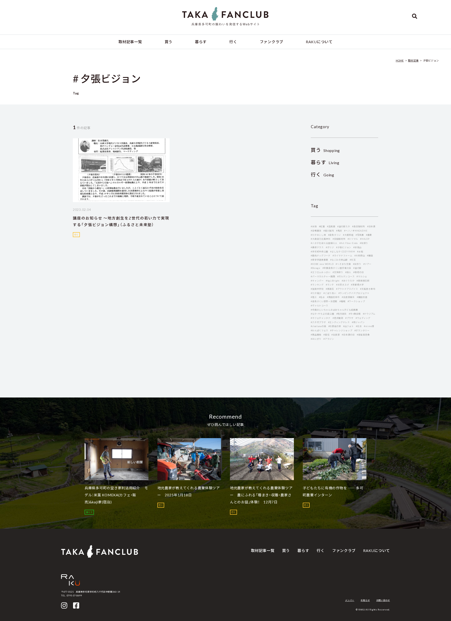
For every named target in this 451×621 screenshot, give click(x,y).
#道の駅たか (343, 226)
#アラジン (328, 339)
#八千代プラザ (318, 322)
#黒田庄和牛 (333, 297)
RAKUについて (319, 41)
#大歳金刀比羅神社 (320, 239)
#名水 (322, 297)
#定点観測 (338, 318)
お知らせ (365, 600)
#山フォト (348, 326)
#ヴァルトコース (319, 305)
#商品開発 (316, 334)
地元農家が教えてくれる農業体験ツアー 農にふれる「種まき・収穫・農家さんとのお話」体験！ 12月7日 (261, 495)
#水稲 (360, 251)
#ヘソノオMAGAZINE (355, 230)
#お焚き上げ (342, 284)
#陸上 (314, 297)
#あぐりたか (348, 280)
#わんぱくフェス (319, 330)
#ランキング (317, 284)
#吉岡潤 (331, 226)
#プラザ (349, 318)
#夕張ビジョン (343, 247)
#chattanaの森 (318, 326)
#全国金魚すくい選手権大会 (337, 268)
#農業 (369, 235)
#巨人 (348, 272)
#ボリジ (330, 247)
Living (325, 162)
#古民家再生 (348, 297)
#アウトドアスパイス (347, 289)
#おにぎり (316, 339)
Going (322, 175)
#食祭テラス (317, 247)
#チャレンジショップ (341, 330)
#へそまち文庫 (343, 264)
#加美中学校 (317, 289)
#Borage (315, 268)
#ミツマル (353, 239)
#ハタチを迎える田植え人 (324, 243)
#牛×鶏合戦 (355, 313)
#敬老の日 (358, 272)
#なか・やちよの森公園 (322, 313)
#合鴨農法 (316, 230)
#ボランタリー (361, 330)
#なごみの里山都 (339, 259)
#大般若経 (348, 235)
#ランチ (330, 284)
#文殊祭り (338, 272)
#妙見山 (357, 247)
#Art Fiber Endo (348, 243)
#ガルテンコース (346, 276)
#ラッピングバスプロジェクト (353, 293)
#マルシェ (362, 276)
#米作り (357, 264)
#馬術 (339, 230)
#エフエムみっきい (320, 272)
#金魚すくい (334, 235)
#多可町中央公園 (319, 251)
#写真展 (360, 235)
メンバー (349, 600)
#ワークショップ (356, 301)
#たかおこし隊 (318, 235)
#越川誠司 (328, 230)
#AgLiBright (333, 280)
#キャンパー (317, 280)
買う (168, 41)
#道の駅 (357, 268)
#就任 (326, 334)
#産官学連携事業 (319, 259)
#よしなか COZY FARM (342, 251)
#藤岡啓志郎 (363, 280)
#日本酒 (371, 226)
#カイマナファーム (342, 255)
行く (233, 41)
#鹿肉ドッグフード (320, 255)
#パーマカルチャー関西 (323, 276)
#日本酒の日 (348, 334)
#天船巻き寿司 (367, 289)
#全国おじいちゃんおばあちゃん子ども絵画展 (334, 310)
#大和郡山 (359, 255)
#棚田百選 (362, 297)
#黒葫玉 (330, 289)
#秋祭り (364, 243)
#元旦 (359, 326)
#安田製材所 (339, 239)
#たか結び (316, 293)
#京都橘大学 (357, 284)
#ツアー (367, 264)
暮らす (201, 41)
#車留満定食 (363, 334)
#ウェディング (363, 318)
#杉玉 (353, 259)
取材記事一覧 (130, 41)
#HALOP (364, 239)
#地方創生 (341, 313)
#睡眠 (342, 301)
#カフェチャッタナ (320, 318)
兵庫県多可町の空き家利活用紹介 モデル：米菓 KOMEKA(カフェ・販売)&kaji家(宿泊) (116, 495)
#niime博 (369, 326)
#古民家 (335, 334)
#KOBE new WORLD (322, 264)
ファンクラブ (271, 41)
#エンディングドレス (339, 322)
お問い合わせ (383, 600)
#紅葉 (322, 226)
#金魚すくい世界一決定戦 (324, 301)
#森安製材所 (358, 226)
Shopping (325, 150)
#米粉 (314, 226)
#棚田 (370, 255)
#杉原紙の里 (334, 326)
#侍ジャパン (358, 322)
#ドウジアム (369, 313)
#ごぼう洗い (329, 293)
